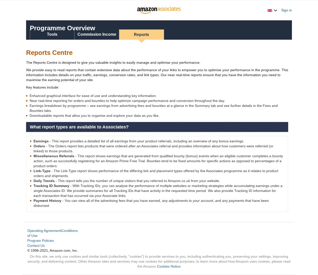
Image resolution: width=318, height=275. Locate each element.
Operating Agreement (44, 231)
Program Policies (40, 241)
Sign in (286, 10)
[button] (272, 10)
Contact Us (36, 245)
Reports (141, 34)
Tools (52, 34)
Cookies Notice (169, 266)
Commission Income (97, 34)
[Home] (159, 10)
